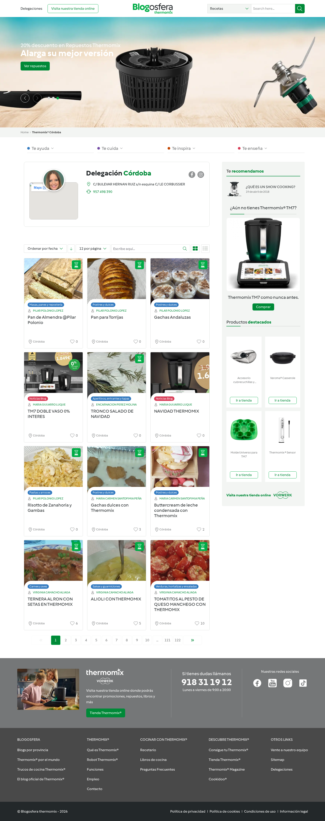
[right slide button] (37, 98)
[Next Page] (192, 640)
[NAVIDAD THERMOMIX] (180, 377)
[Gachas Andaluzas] (180, 283)
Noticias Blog (37, 398)
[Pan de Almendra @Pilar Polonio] (53, 283)
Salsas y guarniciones (106, 586)
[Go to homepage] (153, 8)
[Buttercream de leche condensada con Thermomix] (180, 471)
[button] (229, 8)
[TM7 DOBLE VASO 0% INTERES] (53, 377)
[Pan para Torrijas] (116, 283)
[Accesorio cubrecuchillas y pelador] (244, 355)
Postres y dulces (103, 304)
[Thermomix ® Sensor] (283, 430)
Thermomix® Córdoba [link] (46, 132)
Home (25, 132)
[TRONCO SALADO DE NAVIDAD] (116, 377)
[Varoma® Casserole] (283, 355)
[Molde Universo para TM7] (244, 430)
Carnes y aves (38, 586)
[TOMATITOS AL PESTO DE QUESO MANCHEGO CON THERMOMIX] (180, 565)
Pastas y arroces (39, 492)
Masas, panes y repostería (45, 304)
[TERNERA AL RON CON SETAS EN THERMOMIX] (53, 565)
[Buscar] (300, 8)
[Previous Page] (41, 640)
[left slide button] (25, 98)
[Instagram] (288, 683)
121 (167, 640)
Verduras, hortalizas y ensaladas (176, 586)
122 (178, 640)
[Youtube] (272, 683)
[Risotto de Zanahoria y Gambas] (53, 471)
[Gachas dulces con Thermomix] (116, 471)
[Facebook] (257, 683)
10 (147, 640)
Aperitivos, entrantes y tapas (111, 398)
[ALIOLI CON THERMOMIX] (116, 565)
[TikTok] (303, 683)
